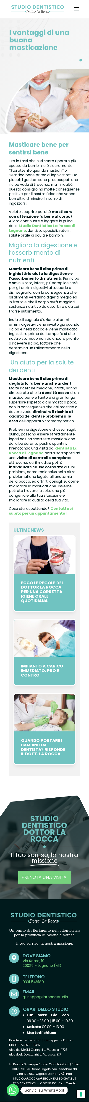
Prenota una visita (45, 877)
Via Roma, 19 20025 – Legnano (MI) (42, 963)
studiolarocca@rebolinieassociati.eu (44, 1078)
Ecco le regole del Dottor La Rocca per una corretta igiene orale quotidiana (42, 592)
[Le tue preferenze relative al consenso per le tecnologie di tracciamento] (81, 1094)
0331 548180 (33, 982)
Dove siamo (37, 956)
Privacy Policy (24, 1083)
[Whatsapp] (13, 1090)
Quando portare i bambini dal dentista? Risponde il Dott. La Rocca (43, 747)
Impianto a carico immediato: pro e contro (42, 670)
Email (29, 992)
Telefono (34, 977)
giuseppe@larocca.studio (45, 996)
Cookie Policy (51, 1083)
